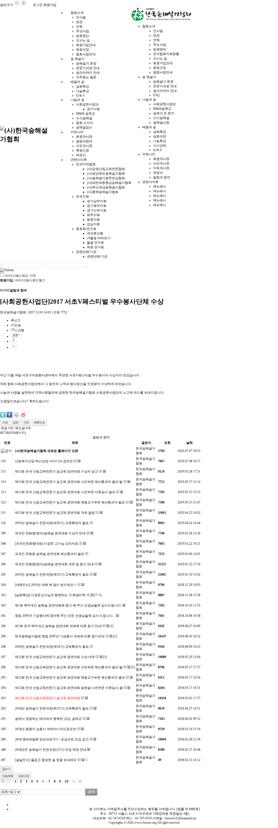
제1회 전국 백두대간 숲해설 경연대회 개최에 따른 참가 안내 (58, 626)
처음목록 (7, 776)
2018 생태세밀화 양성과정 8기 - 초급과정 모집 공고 (52, 739)
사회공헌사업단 (87, 104)
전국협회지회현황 (166, 54)
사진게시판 (84, 146)
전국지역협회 (86, 164)
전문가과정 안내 (88, 68)
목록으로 (39, 422)
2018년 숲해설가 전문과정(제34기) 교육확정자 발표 (52, 647)
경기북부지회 (96, 206)
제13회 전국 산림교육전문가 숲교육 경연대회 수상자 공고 (56, 471)
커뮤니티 (77, 132)
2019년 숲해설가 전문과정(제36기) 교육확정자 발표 (52, 523)
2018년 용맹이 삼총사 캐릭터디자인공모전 (45, 729)
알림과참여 (84, 141)
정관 (79, 22)
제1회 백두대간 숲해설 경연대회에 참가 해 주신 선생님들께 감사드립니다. (68, 605)
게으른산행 (95, 233)
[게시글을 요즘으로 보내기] (23, 415)
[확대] (14, 340)
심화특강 (82, 86)
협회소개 (77, 13)
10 (66, 781)
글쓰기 (6, 769)
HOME (5, 290)
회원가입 (49, 5)
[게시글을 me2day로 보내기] (16, 415)
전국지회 (82, 196)
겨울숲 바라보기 (98, 238)
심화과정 (159, 136)
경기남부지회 (96, 201)
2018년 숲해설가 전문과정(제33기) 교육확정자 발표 (52, 708)
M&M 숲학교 (85, 113)
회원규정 (82, 50)
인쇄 (17, 325)
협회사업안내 (163, 72)
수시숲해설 (84, 118)
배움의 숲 (77, 82)
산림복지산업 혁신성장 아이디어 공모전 (44, 461)
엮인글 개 (23, 428)
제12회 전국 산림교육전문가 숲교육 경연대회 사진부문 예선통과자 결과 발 (68, 667)
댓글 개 (7, 428)
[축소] (14, 346)
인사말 (81, 17)
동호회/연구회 (86, 229)
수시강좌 (159, 145)
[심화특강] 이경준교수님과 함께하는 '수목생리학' (50, 595)
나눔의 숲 (77, 100)
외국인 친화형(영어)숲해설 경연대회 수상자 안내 (50, 533)
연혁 (79, 26)
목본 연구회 (95, 247)
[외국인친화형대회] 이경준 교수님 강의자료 (46, 543)
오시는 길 (83, 40)
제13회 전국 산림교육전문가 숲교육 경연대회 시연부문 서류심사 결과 (65, 492)
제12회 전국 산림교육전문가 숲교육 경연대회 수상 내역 (55, 657)
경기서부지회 (96, 210)
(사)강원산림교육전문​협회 (106, 169)
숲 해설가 (77, 59)
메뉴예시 (159, 186)
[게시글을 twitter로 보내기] (3, 415)
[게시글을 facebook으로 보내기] (9, 415)
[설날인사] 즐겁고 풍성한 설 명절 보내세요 (46, 760)
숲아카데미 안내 (88, 73)
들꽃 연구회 (95, 243)
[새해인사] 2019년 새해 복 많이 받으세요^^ (46, 585)
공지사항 (93, 109)
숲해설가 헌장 (86, 63)
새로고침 (23, 776)
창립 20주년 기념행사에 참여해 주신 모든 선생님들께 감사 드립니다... (65, 616)
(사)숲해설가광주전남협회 (106, 178)
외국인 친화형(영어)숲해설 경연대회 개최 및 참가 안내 (54, 564)
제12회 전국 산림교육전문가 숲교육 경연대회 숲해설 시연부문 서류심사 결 (68, 688)
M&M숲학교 (162, 109)
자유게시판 (161, 168)
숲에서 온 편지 (163, 113)
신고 (17, 320)
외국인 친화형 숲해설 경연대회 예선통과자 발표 (49, 554)
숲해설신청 (161, 122)
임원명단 (82, 36)
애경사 (158, 173)
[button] (17, 5)
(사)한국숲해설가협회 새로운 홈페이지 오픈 (46, 451)
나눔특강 (82, 91)
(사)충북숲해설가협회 (102, 192)
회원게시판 (84, 137)
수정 (5, 422)
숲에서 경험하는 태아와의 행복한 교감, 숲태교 (48, 719)
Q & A (157, 150)
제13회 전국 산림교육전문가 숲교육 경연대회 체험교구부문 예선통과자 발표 (70, 502)
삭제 (26, 422)
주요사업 (82, 31)
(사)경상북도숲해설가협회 (106, 173)
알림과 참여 (161, 177)
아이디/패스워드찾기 (30, 280)
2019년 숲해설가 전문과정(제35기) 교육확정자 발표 (52, 574)
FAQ (156, 95)
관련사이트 (79, 160)
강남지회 (93, 224)
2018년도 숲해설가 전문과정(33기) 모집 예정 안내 (50, 750)
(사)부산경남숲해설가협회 (106, 187)
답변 (15, 422)
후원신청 (82, 150)
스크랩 (19, 330)
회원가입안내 (86, 45)
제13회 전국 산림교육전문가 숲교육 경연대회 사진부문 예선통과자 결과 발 (68, 482)
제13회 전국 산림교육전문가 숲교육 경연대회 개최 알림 (55, 513)
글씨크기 (6, 5)
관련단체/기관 (86, 252)
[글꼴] (16, 335)
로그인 (38, 5)
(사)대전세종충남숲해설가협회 (109, 183)
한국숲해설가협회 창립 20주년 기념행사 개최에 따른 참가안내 (60, 636)
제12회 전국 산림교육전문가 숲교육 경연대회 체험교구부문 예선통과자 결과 (70, 677)
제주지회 (93, 215)
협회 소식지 (84, 123)
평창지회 (93, 220)
